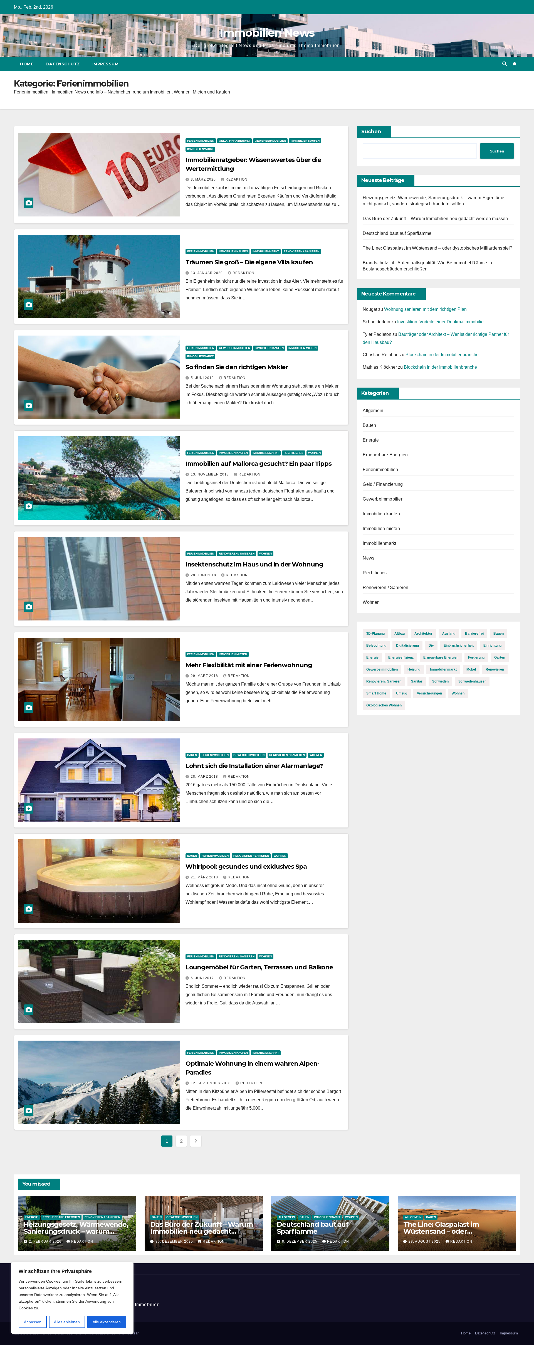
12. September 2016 (211, 1083)
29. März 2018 (205, 676)
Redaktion (237, 179)
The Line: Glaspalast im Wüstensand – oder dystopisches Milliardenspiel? (437, 248)
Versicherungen (429, 693)
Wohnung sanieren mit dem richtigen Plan (425, 309)
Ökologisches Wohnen (384, 705)
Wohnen (314, 452)
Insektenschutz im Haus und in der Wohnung (254, 564)
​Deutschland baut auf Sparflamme (397, 233)
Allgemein (373, 410)
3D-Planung (375, 633)
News (368, 558)
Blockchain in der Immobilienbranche (442, 354)
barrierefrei (474, 633)
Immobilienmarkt (200, 149)
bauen (498, 633)
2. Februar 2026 (46, 1241)
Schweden (440, 681)
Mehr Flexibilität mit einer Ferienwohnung (249, 665)
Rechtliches (293, 452)
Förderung (476, 657)
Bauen (192, 755)
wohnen (458, 693)
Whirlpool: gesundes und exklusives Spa (246, 866)
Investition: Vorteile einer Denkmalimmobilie (440, 321)
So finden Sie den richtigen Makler (237, 367)
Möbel (471, 669)
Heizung (413, 669)
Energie (371, 440)
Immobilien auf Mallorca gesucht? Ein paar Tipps (259, 463)
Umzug (401, 693)
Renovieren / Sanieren (301, 251)
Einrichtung (492, 645)
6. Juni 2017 (203, 978)
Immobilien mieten (302, 347)
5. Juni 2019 (203, 378)
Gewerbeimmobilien (270, 140)
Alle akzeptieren (107, 1322)
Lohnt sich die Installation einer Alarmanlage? (254, 766)
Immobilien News (267, 33)
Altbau (399, 633)
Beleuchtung (376, 645)
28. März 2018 (205, 777)
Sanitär (416, 681)
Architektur (423, 633)
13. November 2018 (210, 474)
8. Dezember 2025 (300, 1241)
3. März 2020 (204, 179)
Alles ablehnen (67, 1322)
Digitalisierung (407, 645)
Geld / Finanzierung (234, 140)
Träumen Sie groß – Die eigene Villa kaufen (249, 262)
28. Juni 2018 (204, 575)
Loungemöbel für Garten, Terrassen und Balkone (259, 967)
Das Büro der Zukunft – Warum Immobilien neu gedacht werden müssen (435, 218)
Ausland (448, 633)
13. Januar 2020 (207, 273)
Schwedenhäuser (472, 681)
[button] (504, 63)
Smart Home (376, 693)
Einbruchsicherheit (459, 645)
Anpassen (32, 1322)
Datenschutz (63, 63)
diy (431, 645)
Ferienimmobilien (200, 140)
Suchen (371, 132)
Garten (499, 657)
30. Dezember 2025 (174, 1241)
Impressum (105, 63)
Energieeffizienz (401, 657)
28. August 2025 (425, 1241)
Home (26, 63)
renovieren (495, 669)
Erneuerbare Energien (385, 454)
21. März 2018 (205, 877)
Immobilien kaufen (305, 140)
